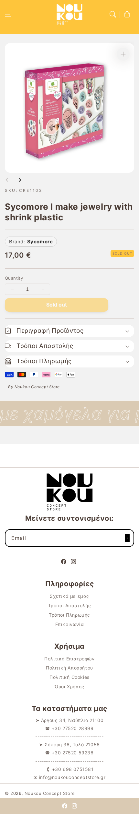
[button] (8, 14)
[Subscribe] (127, 538)
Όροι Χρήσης (69, 686)
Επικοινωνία (69, 624)
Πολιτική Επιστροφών (69, 658)
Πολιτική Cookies (69, 677)
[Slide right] (19, 179)
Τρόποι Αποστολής (69, 605)
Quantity (14, 278)
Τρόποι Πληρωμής (69, 615)
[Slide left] (7, 179)
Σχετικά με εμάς (69, 596)
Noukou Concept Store (50, 793)
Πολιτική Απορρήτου (69, 667)
